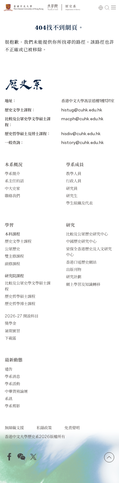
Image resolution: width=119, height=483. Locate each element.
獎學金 (10, 323)
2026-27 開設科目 (21, 315)
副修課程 (12, 263)
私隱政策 (44, 427)
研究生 (71, 195)
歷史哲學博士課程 (20, 303)
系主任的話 (14, 180)
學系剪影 (12, 405)
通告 (8, 369)
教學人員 (73, 173)
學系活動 (12, 383)
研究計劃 (73, 276)
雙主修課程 (14, 256)
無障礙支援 (14, 427)
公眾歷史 (12, 248)
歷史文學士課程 (18, 241)
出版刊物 (73, 269)
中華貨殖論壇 (16, 391)
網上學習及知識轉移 (83, 284)
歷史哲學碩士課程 (20, 296)
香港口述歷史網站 (81, 262)
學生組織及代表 (79, 202)
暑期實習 (12, 330)
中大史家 (12, 188)
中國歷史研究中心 (81, 241)
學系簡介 (12, 173)
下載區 (10, 338)
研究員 (71, 188)
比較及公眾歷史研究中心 (87, 233)
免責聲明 (72, 427)
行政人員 (73, 180)
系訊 (8, 398)
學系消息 (12, 376)
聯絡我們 (12, 195)
